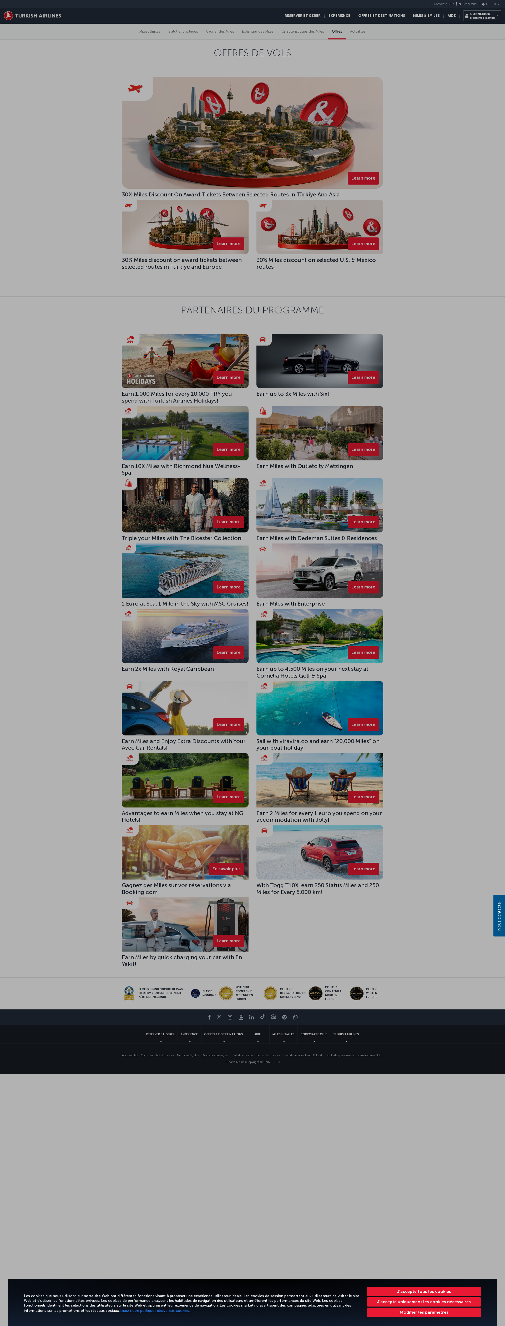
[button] (424, 1312)
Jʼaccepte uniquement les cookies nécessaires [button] (424, 1301)
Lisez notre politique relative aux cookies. (155, 1310)
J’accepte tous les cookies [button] (424, 1291)
